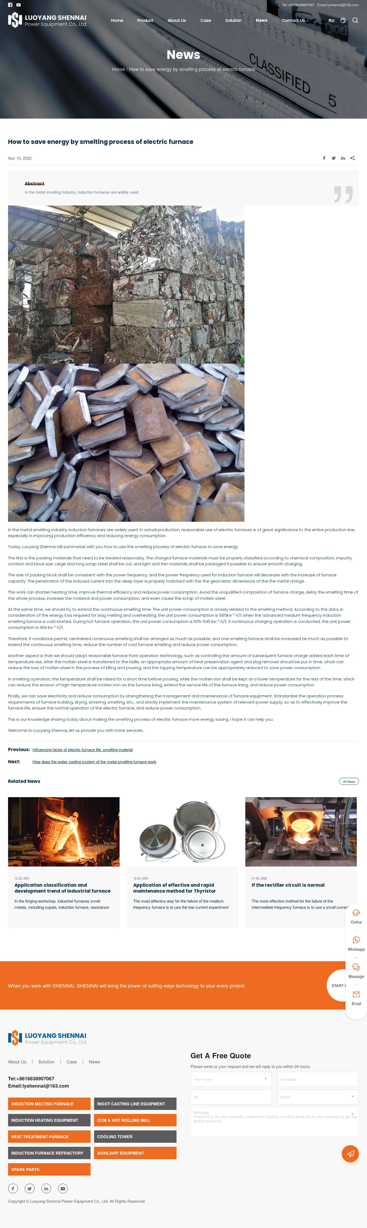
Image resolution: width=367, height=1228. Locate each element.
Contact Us (293, 20)
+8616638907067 (300, 4)
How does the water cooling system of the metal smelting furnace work (94, 761)
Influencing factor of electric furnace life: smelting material (83, 749)
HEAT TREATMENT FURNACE (40, 1137)
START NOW (343, 985)
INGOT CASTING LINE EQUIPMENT (131, 1104)
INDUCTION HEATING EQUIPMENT (44, 1120)
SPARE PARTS (25, 1169)
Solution (233, 20)
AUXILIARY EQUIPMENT (120, 1153)
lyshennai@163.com (343, 4)
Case (205, 20)
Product (145, 20)
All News (349, 781)
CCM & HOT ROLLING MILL (123, 1120)
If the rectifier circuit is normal (288, 885)
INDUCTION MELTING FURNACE (42, 1104)
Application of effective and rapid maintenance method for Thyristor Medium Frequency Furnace (174, 888)
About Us (177, 20)
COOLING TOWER (114, 1137)
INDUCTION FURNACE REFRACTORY (47, 1153)
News (262, 20)
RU (331, 20)
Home (117, 20)
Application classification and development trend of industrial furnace (62, 888)
